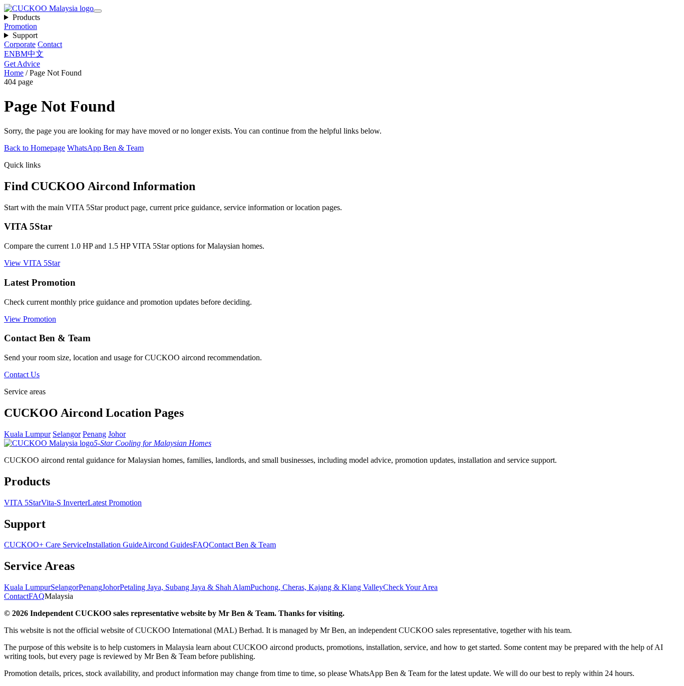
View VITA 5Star (32, 263)
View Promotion (30, 319)
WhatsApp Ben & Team (105, 148)
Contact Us (22, 374)
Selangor (67, 434)
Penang (94, 434)
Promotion (20, 26)
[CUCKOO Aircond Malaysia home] (49, 8)
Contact (50, 44)
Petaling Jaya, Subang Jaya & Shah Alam (185, 587)
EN (9, 54)
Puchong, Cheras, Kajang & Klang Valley (316, 587)
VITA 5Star (22, 502)
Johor (117, 434)
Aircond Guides (167, 544)
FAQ (201, 544)
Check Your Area (410, 587)
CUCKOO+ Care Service (45, 544)
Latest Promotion (115, 502)
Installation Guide (114, 544)
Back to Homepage (34, 148)
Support (25, 35)
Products (26, 17)
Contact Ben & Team (242, 544)
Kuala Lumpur (27, 434)
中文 (36, 54)
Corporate (20, 44)
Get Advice (22, 64)
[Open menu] (98, 11)
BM (21, 54)
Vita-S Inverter (64, 502)
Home (14, 73)
